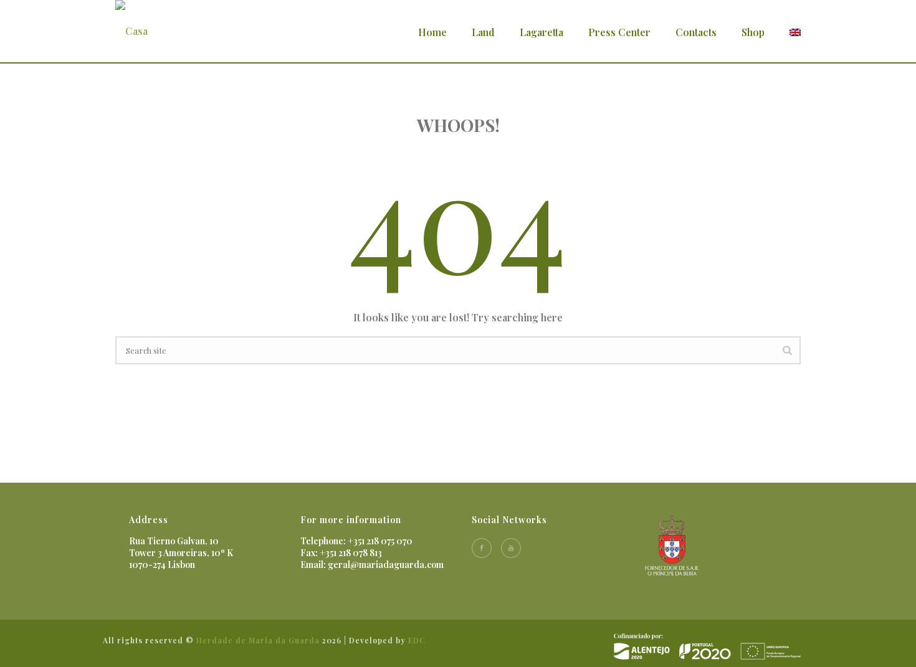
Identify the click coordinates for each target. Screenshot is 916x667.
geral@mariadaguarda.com (386, 564)
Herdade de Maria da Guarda (258, 640)
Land (483, 32)
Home (432, 32)
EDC (417, 640)
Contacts (696, 32)
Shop (753, 32)
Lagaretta (541, 32)
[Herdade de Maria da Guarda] (707, 645)
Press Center (619, 32)
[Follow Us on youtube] (511, 548)
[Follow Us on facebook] (482, 548)
